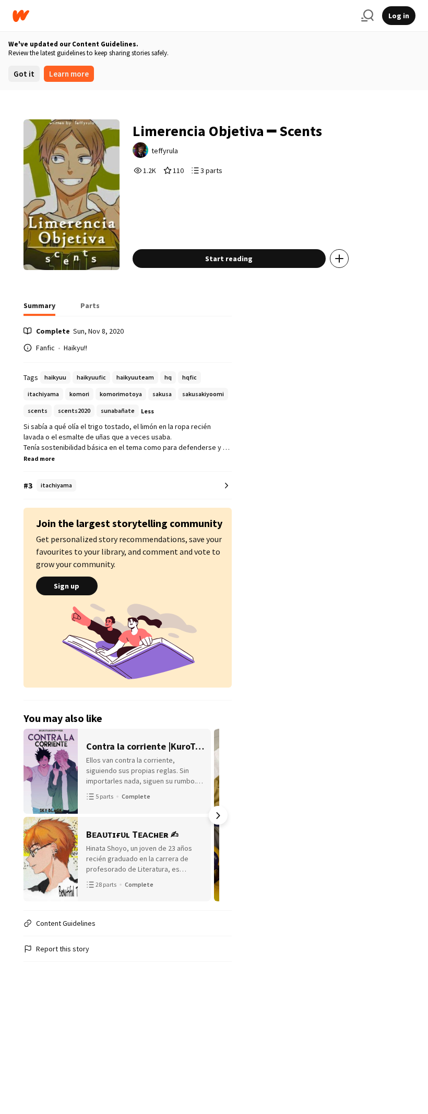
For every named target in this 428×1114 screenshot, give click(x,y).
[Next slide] (218, 815)
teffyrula (164, 150)
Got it (24, 74)
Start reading (229, 258)
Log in (398, 15)
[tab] (39, 308)
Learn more (69, 74)
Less (147, 411)
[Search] (367, 15)
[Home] (183, 15)
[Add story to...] (339, 258)
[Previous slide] (37, 815)
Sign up (66, 586)
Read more (39, 458)
